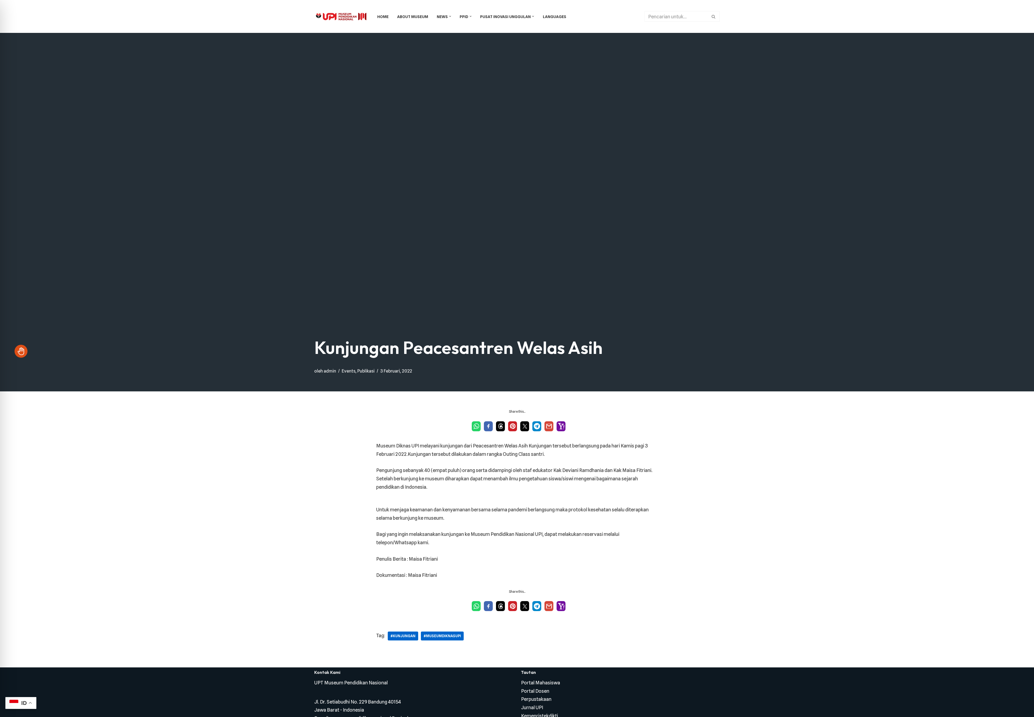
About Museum (412, 16)
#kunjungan (402, 636)
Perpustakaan (536, 699)
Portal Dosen (535, 691)
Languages (554, 16)
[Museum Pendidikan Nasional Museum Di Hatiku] (341, 16)
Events (348, 371)
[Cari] (714, 16)
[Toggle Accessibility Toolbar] (21, 351)
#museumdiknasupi (442, 636)
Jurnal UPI (532, 707)
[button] (450, 16)
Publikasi (366, 371)
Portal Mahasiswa (540, 682)
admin (330, 371)
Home (383, 16)
